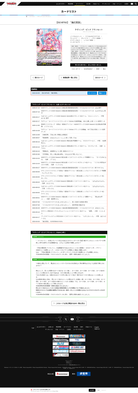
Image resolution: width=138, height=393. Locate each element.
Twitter (65, 319)
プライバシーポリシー (69, 360)
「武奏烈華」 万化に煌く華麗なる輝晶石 (54, 135)
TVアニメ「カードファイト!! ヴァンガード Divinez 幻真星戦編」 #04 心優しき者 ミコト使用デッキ (73, 121)
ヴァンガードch (132, 3)
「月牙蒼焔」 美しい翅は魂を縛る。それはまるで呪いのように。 (62, 154)
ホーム (26, 16)
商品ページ (102, 93)
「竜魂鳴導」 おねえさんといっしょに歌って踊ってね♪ (59, 138)
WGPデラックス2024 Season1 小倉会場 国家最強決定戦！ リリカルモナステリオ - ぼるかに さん (72, 208)
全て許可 (92, 390)
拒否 (99, 390)
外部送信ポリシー (69, 362)
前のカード (39, 77)
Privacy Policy (55, 391)
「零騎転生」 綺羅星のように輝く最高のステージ (57, 151)
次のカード (99, 77)
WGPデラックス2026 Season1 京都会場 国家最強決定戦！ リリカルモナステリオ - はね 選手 (71, 108)
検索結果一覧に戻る (70, 77)
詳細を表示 (104, 390)
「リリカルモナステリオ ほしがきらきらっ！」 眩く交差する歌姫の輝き (64, 202)
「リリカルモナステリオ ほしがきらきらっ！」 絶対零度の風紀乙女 (63, 205)
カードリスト (32, 16)
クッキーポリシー (69, 363)
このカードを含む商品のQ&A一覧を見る (70, 303)
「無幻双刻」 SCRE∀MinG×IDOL (52, 221)
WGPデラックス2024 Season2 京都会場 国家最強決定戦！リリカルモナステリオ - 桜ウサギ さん (72, 167)
